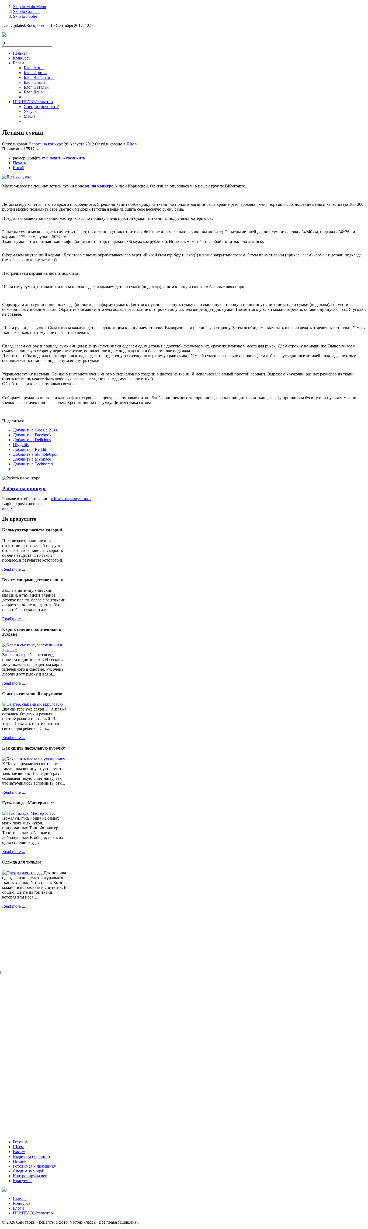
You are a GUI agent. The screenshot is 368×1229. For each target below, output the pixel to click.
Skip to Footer (25, 16)
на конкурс (102, 186)
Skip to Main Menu (29, 6)
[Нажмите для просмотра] (16, 177)
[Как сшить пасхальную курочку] (33, 759)
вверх (7, 508)
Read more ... (13, 569)
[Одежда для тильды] (23, 873)
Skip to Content (26, 11)
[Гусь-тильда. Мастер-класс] (28, 813)
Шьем (132, 144)
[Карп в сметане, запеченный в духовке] (34, 649)
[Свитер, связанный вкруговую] (32, 704)
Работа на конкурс (46, 144)
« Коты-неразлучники (71, 498)
